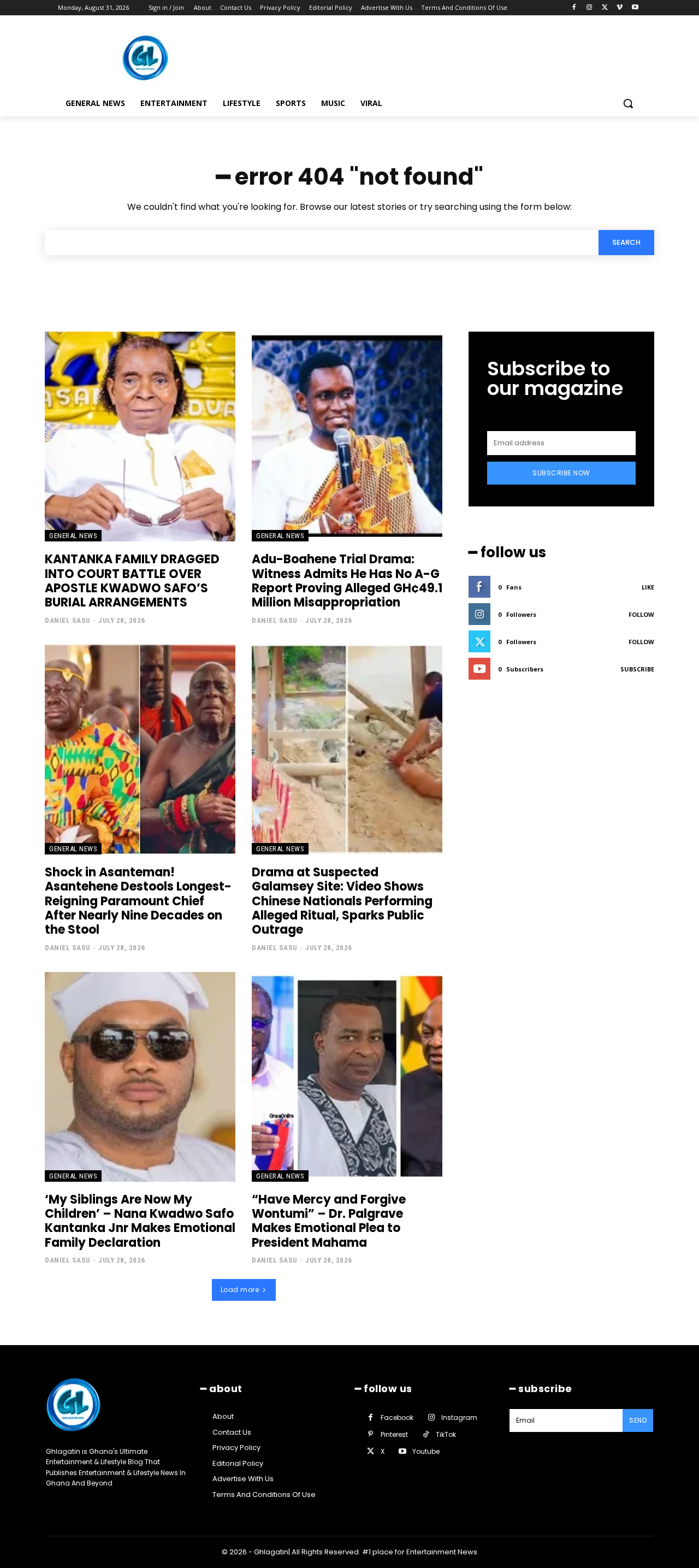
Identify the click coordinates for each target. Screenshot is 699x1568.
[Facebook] (574, 8)
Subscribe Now (561, 473)
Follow (641, 614)
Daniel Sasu (68, 620)
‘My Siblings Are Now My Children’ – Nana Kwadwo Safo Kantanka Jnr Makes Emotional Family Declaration (140, 1221)
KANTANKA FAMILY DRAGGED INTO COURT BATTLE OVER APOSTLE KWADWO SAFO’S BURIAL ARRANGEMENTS (132, 581)
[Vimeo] (619, 8)
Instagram (459, 1417)
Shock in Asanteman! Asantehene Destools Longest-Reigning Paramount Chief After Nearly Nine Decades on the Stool (138, 901)
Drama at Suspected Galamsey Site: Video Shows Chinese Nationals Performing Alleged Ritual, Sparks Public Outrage (342, 901)
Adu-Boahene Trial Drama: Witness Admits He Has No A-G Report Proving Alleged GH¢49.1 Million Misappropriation (347, 581)
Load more (240, 1289)
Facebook (397, 1417)
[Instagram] (589, 8)
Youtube (426, 1451)
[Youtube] (635, 8)
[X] (605, 8)
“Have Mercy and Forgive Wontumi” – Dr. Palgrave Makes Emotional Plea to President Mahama (329, 1221)
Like (648, 587)
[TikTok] (426, 1434)
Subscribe (637, 669)
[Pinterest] (370, 1434)
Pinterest (394, 1434)
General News (73, 536)
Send (638, 1420)
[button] (628, 103)
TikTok (446, 1434)
